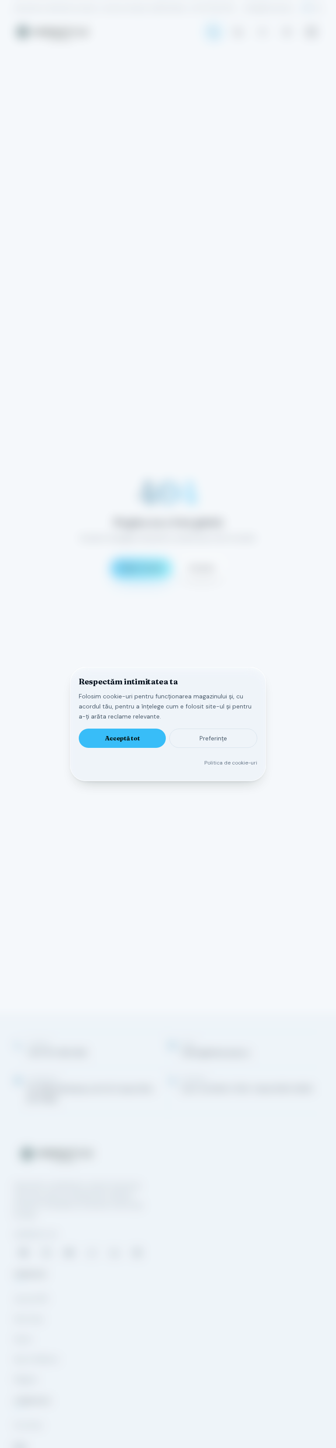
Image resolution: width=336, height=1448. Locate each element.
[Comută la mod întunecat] (287, 31)
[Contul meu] (262, 31)
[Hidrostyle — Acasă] (52, 32)
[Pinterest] (137, 1252)
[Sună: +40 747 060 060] (213, 31)
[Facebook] (23, 1252)
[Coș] (238, 31)
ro (307, 7)
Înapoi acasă (141, 568)
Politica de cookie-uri (230, 762)
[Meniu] (311, 31)
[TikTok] (92, 1252)
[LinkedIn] (114, 1252)
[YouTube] (69, 1252)
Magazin (26, 1379)
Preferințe (213, 738)
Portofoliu (28, 1425)
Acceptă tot (122, 738)
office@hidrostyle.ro (269, 7)
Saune (23, 1339)
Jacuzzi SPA (31, 1299)
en (318, 7)
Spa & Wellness (36, 1359)
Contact (201, 568)
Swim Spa (28, 1319)
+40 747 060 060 (212, 7)
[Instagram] (46, 1252)
